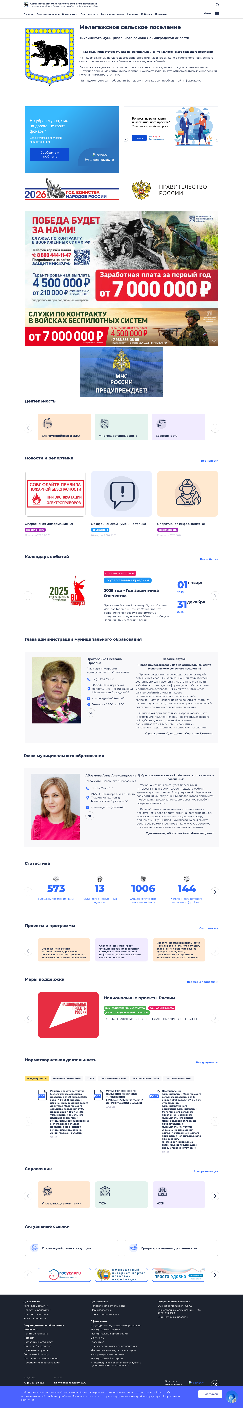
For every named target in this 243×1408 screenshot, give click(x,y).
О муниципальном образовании (57, 14)
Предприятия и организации (42, 1362)
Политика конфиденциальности (173, 1384)
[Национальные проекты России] (68, 1014)
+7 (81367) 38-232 (34, 1382)
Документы (97, 1337)
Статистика (97, 1341)
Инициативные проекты (173, 1316)
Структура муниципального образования (116, 1325)
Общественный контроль (174, 1301)
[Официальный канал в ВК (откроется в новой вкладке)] (215, 1384)
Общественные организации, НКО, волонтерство (179, 1311)
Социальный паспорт (37, 1354)
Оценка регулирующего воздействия (114, 1346)
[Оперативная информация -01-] (55, 493)
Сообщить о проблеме (49, 154)
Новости (132, 14)
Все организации (206, 1171)
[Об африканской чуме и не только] (121, 493)
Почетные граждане (36, 1333)
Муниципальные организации (109, 1333)
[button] (215, 428)
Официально (99, 1321)
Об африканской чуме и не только (118, 524)
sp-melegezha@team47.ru (70, 1382)
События (146, 14)
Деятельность (89, 14)
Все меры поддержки (202, 981)
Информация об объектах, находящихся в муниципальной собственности (116, 1364)
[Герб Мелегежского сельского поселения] (49, 57)
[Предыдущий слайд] (126, 140)
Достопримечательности (39, 1341)
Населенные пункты (36, 1350)
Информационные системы (107, 1354)
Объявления (100, 530)
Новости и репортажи (37, 1309)
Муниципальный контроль (107, 1358)
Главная (28, 14)
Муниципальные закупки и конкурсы (113, 1350)
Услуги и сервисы (35, 1318)
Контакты (161, 14)
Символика (31, 1329)
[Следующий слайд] (217, 140)
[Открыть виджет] (231, 1396)
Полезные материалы (37, 1314)
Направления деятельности (108, 1305)
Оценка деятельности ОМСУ (175, 1305)
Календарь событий (36, 1305)
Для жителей (32, 1301)
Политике (28, 1399)
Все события (209, 559)
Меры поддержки (112, 14)
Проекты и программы (105, 1314)
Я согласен (210, 1394)
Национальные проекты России (139, 997)
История (29, 1337)
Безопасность (35, 530)
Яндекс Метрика (90, 1392)
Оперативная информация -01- (49, 524)
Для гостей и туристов (37, 1346)
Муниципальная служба (105, 1329)
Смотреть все (208, 928)
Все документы (207, 1062)
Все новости (209, 460)
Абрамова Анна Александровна (110, 775)
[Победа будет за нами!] (121, 259)
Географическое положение (41, 1358)
